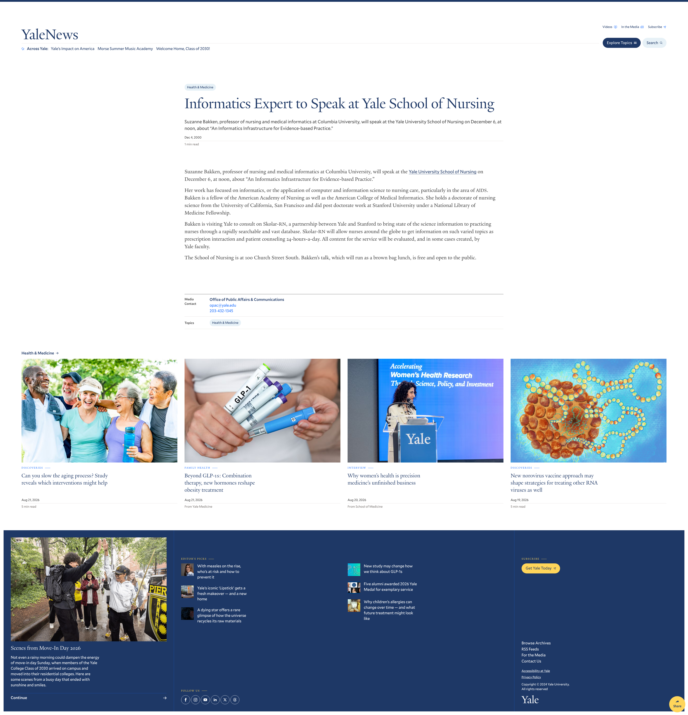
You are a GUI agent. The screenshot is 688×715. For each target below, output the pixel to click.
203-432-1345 (221, 310)
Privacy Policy (531, 677)
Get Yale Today (539, 568)
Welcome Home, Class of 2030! (183, 48)
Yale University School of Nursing (443, 172)
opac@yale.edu (223, 305)
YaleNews (50, 35)
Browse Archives (536, 643)
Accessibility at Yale (536, 671)
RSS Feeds (530, 649)
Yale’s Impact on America (72, 48)
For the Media (534, 655)
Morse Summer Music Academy (125, 48)
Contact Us (531, 661)
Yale (530, 701)
